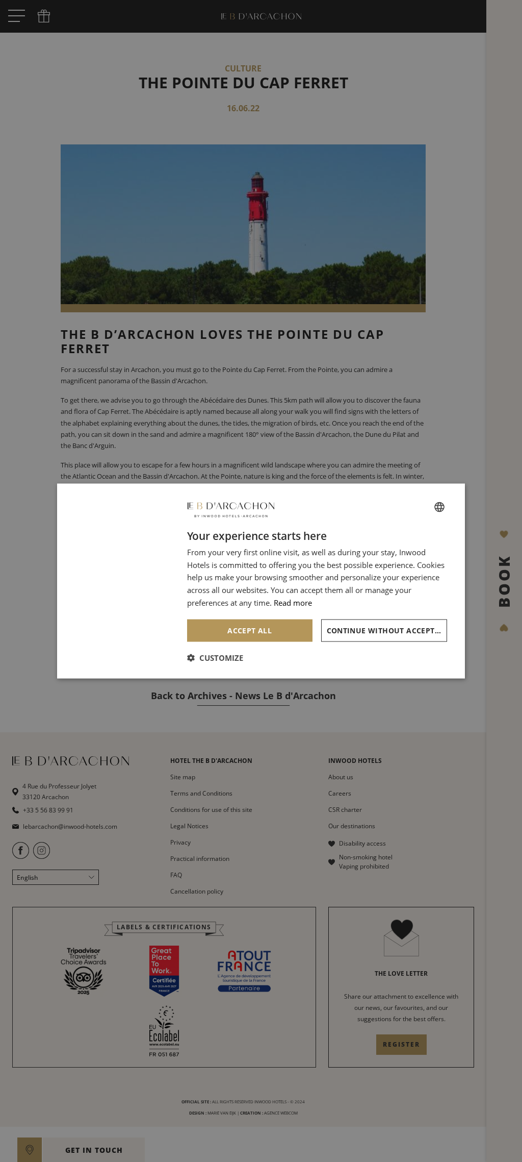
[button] (215, 657)
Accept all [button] (249, 630)
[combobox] (439, 507)
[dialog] (261, 581)
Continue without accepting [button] (387, 630)
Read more (293, 602)
